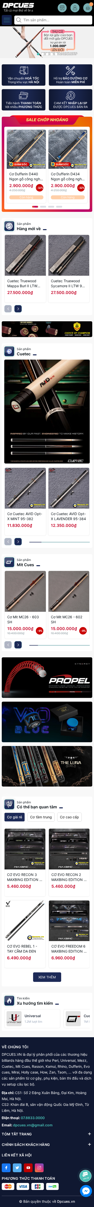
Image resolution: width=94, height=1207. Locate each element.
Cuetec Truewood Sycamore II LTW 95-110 (68, 283)
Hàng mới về (29, 228)
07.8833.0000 (33, 1118)
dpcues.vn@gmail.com (33, 1125)
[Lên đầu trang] (86, 1162)
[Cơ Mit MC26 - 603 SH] (25, 591)
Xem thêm (47, 977)
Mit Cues (25, 564)
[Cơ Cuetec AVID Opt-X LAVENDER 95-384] (68, 488)
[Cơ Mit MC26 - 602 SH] (68, 591)
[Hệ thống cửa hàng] (62, 7)
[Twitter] (17, 1167)
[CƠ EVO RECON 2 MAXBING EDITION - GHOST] (69, 849)
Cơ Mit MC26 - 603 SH (23, 619)
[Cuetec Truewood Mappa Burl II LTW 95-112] (25, 255)
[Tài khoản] (74, 7)
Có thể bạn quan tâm (37, 806)
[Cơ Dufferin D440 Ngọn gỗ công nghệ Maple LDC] (26, 149)
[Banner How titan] (47, 329)
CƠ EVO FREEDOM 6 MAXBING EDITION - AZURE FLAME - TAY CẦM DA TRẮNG (68, 949)
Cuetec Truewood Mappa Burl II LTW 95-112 (22, 283)
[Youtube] (28, 1167)
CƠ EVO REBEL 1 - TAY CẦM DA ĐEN (22, 948)
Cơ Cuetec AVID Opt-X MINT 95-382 (24, 516)
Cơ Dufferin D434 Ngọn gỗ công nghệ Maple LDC (67, 177)
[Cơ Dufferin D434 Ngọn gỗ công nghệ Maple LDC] (67, 149)
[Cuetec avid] (47, 412)
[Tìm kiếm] (19, 20)
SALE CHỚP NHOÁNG (47, 119)
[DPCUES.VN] (17, 7)
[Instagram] (39, 1167)
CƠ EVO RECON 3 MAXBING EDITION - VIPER (24, 877)
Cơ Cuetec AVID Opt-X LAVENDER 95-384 (68, 516)
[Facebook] (6, 1167)
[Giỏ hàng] (87, 7)
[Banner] (47, 677)
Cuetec (24, 353)
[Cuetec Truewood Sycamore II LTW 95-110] (68, 255)
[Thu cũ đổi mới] (47, 42)
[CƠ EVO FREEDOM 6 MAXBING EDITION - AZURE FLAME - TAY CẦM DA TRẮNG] (69, 920)
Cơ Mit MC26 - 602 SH (66, 619)
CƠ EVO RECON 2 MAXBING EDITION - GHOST (68, 877)
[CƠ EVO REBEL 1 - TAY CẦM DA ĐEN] (25, 920)
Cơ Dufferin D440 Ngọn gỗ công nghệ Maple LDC (25, 177)
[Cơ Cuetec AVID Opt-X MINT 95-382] (25, 488)
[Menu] (7, 20)
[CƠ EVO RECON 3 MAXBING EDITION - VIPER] (25, 849)
